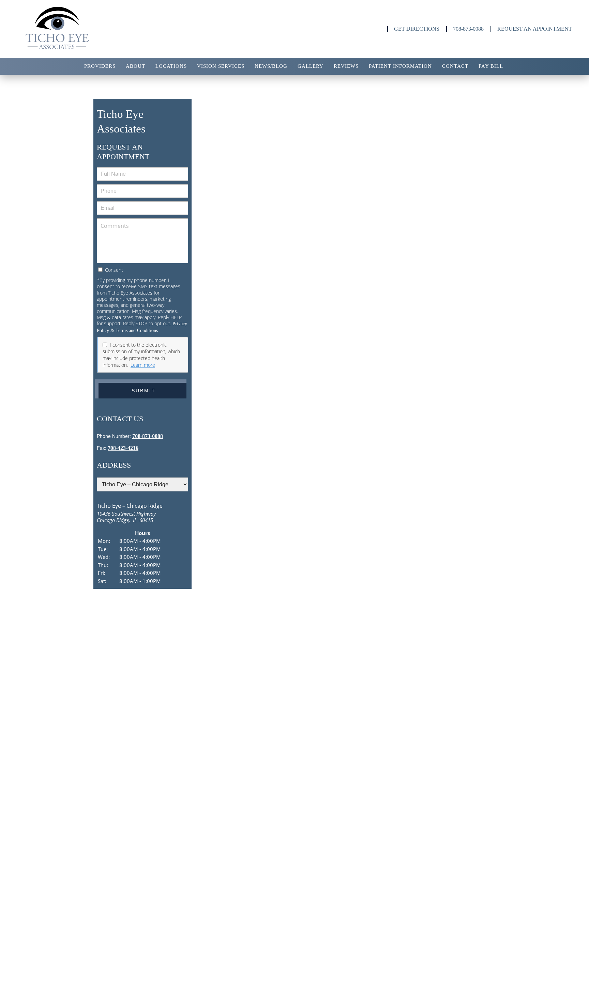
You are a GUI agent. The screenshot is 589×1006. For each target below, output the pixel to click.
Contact (455, 66)
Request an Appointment (534, 29)
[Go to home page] (98, 29)
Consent (113, 270)
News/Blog (271, 66)
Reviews (346, 66)
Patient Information (400, 66)
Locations (171, 66)
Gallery (310, 66)
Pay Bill (491, 66)
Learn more (143, 365)
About (135, 66)
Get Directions (416, 29)
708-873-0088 (468, 29)
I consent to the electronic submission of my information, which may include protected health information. (141, 355)
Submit (144, 390)
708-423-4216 (123, 448)
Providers (100, 66)
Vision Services (220, 66)
